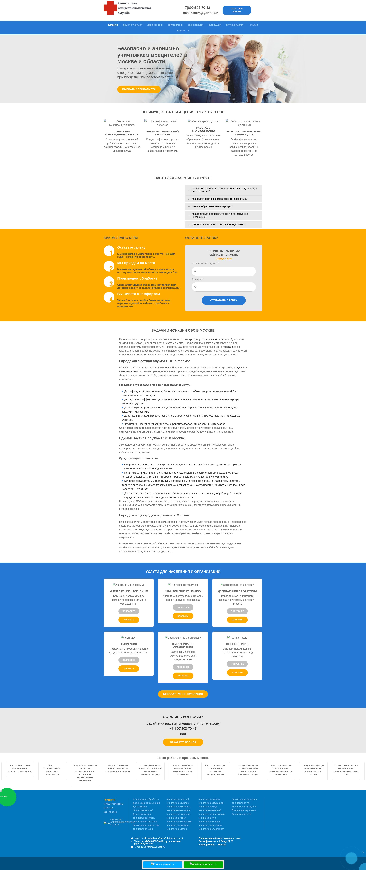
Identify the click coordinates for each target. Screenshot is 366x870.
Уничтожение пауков (210, 821)
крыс (192, 339)
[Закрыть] (363, 852)
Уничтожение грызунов (145, 821)
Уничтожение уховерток (244, 799)
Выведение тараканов (244, 810)
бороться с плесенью (176, 391)
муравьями (141, 411)
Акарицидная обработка (146, 799)
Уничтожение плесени (210, 825)
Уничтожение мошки (209, 799)
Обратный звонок (237, 10)
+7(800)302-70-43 (196, 8)
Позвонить (167, 864)
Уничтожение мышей (210, 810)
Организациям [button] (234, 25)
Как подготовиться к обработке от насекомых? (219, 198)
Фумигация (214, 25)
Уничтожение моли (177, 829)
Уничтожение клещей (178, 799)
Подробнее (128, 611)
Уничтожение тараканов (211, 829)
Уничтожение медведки (179, 821)
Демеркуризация (132, 25)
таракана (228, 346)
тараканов (212, 339)
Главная (113, 25)
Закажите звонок (183, 742)
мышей (225, 339)
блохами (127, 411)
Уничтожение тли (241, 803)
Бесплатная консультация (183, 694)
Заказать (128, 620)
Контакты (183, 31)
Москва (222, 844)
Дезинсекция (155, 25)
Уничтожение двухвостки (146, 825)
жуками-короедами (226, 407)
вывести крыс (183, 415)
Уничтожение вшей (143, 810)
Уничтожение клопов (178, 803)
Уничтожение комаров (178, 810)
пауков (200, 339)
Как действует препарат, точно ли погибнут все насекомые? (220, 215)
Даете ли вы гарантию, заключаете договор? (219, 224)
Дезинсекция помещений (146, 803)
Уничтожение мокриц (178, 825)
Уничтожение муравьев (211, 803)
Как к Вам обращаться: (205, 263)
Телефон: (197, 279)
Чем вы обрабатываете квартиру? (212, 206)
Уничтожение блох (241, 814)
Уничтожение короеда (178, 814)
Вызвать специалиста (139, 89)
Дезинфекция (195, 25)
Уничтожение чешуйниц (244, 806)
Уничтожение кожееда (178, 806)
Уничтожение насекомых (212, 814)
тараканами (195, 407)
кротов (208, 415)
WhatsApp (210, 864)
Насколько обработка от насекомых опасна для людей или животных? (224, 190)
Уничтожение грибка (144, 818)
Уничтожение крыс (176, 818)
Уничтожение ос (207, 818)
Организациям (113, 804)
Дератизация (175, 25)
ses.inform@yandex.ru (201, 13)
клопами (208, 407)
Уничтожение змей (143, 829)
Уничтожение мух (208, 806)
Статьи (254, 25)
